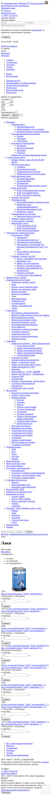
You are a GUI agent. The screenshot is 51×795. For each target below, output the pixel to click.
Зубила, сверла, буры (21, 395)
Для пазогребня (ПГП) (27, 226)
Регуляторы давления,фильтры (25, 313)
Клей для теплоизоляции (28, 230)
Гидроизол (21, 146)
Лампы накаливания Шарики (30, 353)
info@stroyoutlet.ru (9, 46)
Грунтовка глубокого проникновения (28, 473)
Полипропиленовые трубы (24, 322)
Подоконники (12, 525)
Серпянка (16, 518)
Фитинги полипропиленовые (25, 336)
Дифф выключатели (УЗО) (23, 367)
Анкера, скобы (18, 496)
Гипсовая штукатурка (26, 169)
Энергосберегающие (26, 355)
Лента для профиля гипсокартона (32, 259)
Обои (14, 513)
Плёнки (9, 527)
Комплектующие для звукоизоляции (33, 131)
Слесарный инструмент (22, 433)
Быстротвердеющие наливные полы (33, 202)
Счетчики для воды (20, 332)
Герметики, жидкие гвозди (23, 282)
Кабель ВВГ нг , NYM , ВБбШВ (26, 372)
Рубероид (21, 153)
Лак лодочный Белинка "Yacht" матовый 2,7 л (21, 724)
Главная (9, 60)
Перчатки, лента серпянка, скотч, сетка (23, 508)
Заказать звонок (37, 3)
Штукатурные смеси (21, 164)
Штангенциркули (24, 423)
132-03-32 (9, 15)
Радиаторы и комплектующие (25, 329)
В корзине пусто (8, 13)
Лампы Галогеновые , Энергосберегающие (31, 343)
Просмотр (5, 53)
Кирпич (15, 482)
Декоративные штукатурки (24, 214)
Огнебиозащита (19, 303)
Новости (10, 746)
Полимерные (22, 183)
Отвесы (20, 405)
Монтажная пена (19, 299)
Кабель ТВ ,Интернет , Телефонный (28, 374)
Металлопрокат (13, 461)
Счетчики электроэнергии (23, 383)
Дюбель (15, 503)
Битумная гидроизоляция (23, 143)
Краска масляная (19, 292)
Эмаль (14, 308)
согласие (45, 762)
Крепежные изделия (15, 494)
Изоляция (10, 122)
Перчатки (16, 515)
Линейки (21, 402)
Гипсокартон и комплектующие (20, 233)
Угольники (22, 412)
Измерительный (19, 397)
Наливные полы (19, 200)
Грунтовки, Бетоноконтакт (18, 468)
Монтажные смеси (20, 223)
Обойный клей (18, 301)
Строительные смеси (15, 157)
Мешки (15, 510)
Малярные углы (24, 261)
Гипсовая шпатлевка (26, 178)
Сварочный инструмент (22, 430)
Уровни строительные (21, 440)
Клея (14, 284)
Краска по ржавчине (21, 294)
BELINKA (5, 552)
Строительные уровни (27, 421)
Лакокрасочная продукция (18, 280)
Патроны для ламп (20, 357)
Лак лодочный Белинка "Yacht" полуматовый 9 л (23, 631)
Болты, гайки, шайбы (21, 499)
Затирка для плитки (20, 197)
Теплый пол (17, 386)
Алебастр (21, 167)
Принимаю (6, 793)
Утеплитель (22, 141)
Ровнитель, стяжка (25, 211)
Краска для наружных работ (24, 289)
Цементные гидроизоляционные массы (29, 155)
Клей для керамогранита (28, 193)
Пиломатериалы (13, 447)
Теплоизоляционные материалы (26, 134)
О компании (11, 62)
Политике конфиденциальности (15, 790)
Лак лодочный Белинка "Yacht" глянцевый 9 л (21, 594)
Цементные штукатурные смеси (31, 174)
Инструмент (11, 390)
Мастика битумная (25, 148)
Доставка (5, 55)
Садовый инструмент (21, 445)
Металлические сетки (16, 463)
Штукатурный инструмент (23, 442)
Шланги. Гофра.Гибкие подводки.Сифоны (30, 315)
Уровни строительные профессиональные (26, 417)
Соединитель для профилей (29, 275)
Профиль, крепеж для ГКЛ (23, 256)
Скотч (14, 522)
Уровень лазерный (25, 414)
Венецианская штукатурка (28, 216)
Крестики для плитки (21, 426)
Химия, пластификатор (22, 306)
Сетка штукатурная (20, 520)
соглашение (36, 30)
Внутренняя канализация (23, 317)
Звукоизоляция (18, 124)
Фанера (15, 459)
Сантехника (11, 310)
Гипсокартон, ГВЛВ (20, 235)
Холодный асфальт (14, 466)
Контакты (10, 69)
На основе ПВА (24, 181)
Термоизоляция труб (21, 334)
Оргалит (15, 456)
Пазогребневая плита (21, 485)
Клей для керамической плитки (31, 190)
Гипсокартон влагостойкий (29, 242)
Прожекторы (17, 379)
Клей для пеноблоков (26, 228)
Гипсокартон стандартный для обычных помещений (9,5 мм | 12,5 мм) (32, 246)
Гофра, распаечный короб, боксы (26, 364)
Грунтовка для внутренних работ (26, 475)
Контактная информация (17, 755)
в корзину (6, 606)
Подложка (21, 138)
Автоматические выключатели (25, 360)
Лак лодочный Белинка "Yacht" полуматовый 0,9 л (23, 667)
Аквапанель (22, 237)
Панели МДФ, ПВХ (15, 489)
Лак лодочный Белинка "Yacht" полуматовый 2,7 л (23, 707)
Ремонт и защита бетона (22, 219)
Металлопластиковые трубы (24, 320)
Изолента (16, 369)
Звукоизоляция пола (26, 127)
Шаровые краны (19, 339)
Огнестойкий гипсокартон (29, 251)
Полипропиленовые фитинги (25, 324)
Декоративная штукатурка (28, 171)
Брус (14, 452)
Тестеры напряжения (26, 409)
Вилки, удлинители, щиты (23, 362)
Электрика (11, 341)
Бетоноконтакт (18, 470)
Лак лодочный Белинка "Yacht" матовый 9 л (21, 611)
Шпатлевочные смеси (21, 176)
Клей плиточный (19, 188)
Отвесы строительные (26, 407)
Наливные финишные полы (29, 209)
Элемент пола (23, 254)
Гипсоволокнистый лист (28, 240)
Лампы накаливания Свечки (29, 350)
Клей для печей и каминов (29, 195)
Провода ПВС (18, 376)
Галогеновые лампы (26, 346)
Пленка (20, 136)
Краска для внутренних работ (25, 287)
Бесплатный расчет (15, 6)
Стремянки (16, 437)
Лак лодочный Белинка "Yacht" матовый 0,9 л (21, 648)
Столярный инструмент (22, 435)
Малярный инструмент (22, 428)
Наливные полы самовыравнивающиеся (27, 205)
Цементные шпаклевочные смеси (32, 186)
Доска (14, 454)
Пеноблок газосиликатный (24, 487)
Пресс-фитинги (18, 327)
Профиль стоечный (25, 273)
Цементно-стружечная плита (19, 492)
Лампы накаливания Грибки (29, 348)
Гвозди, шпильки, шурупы (23, 501)
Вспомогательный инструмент (25, 393)
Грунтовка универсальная (23, 478)
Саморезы (16, 506)
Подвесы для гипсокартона (29, 266)
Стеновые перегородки (16, 480)
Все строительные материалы (19, 743)
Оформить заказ (8, 8)
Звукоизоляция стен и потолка (30, 129)
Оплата (9, 67)
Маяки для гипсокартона (28, 263)
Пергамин (21, 150)
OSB (14, 449)
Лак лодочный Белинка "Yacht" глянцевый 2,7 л (22, 687)
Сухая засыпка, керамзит (23, 221)
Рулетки (20, 400)
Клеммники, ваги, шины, (23, 388)
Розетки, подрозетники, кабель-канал (28, 381)
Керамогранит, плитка (16, 277)
